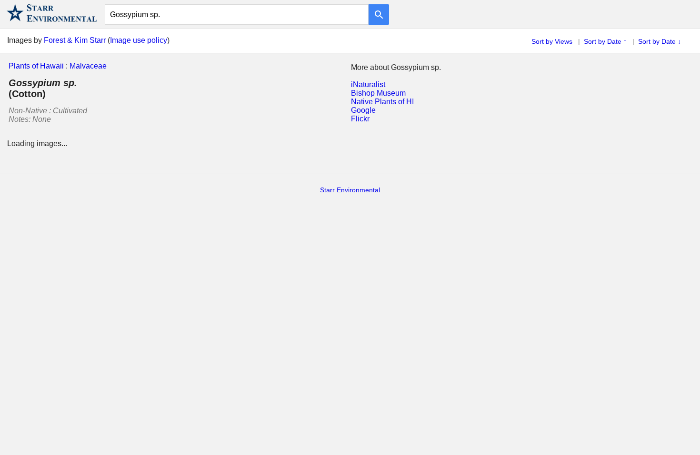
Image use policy (138, 40)
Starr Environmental (350, 190)
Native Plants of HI (382, 102)
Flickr (360, 119)
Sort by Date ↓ (659, 41)
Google (363, 110)
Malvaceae (88, 66)
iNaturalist (368, 84)
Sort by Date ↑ (605, 41)
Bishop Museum (378, 93)
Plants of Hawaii (36, 66)
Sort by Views (551, 41)
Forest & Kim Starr (75, 40)
